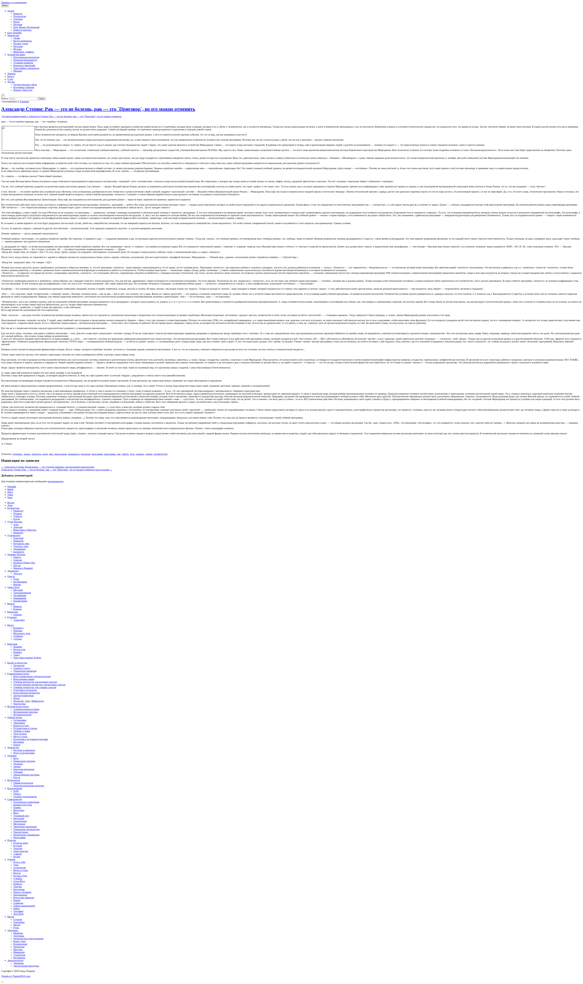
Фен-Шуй (18, 914)
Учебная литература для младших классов (35, 682)
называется (73, 454)
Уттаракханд (13, 535)
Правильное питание (24, 761)
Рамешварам (19, 598)
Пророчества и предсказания (28, 938)
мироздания (60, 454)
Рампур (17, 557)
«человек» (17, 454)
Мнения (17, 71)
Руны (16, 927)
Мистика (18, 949)
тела (132, 454)
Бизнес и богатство (17, 663)
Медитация (19, 824)
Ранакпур (18, 511)
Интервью (18, 742)
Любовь (11, 73)
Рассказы (18, 46)
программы (110, 454)
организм (85, 454)
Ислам (16, 856)
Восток (17, 873)
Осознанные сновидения (26, 802)
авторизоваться (55, 481)
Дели (10, 505)
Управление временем (24, 671)
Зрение (17, 766)
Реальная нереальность (25, 60)
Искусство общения (23, 897)
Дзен (15, 865)
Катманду (18, 628)
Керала (10, 603)
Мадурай (18, 590)
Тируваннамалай (22, 592)
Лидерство (18, 665)
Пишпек (17, 646)
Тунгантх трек (20, 546)
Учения (11, 859)
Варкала (17, 606)
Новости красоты (22, 30)
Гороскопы (19, 922)
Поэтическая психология (26, 57)
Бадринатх (18, 551)
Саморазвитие (14, 799)
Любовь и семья (21, 731)
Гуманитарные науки (18, 673)
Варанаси (18, 532)
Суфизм (17, 854)
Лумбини (18, 636)
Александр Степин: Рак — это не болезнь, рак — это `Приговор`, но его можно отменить (98, 109)
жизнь (27, 454)
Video (10, 494)
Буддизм (17, 845)
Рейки (16, 908)
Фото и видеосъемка (24, 753)
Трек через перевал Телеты (27, 657)
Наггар (17, 565)
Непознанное (20, 895)
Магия (10, 916)
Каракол (17, 652)
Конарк (17, 584)
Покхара (17, 630)
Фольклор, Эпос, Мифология (28, 701)
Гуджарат (12, 617)
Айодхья (17, 527)
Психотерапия (14, 788)
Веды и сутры (20, 870)
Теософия (18, 911)
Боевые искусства (22, 804)
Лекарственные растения (26, 774)
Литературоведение (23, 695)
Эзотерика (12, 930)
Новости (17, 13)
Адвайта (17, 878)
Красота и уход (21, 725)
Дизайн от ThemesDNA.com (15, 976)
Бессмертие (19, 957)
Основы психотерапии (25, 796)
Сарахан (17, 560)
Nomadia (11, 486)
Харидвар (18, 538)
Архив (10, 11)
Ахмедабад (19, 620)
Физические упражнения (26, 835)
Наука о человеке (22, 892)
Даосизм (17, 848)
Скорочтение (20, 821)
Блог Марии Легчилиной (26, 27)
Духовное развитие (23, 62)
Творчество (13, 35)
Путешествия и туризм (25, 728)
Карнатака (12, 612)
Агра (16, 524)
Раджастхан (13, 508)
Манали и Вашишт (23, 568)
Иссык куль (19, 649)
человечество (160, 454)
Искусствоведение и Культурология (32, 676)
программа (97, 454)
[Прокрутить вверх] (2, 982)
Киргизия (12, 644)
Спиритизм (19, 955)
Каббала (17, 884)
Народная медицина (23, 769)
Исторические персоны (25, 712)
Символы (18, 903)
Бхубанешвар (20, 582)
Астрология (19, 867)
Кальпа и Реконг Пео (24, 562)
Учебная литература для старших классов (34, 687)
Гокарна (17, 614)
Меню (5, 5)
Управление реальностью (26, 829)
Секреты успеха (21, 668)
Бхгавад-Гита (20, 875)
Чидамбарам (19, 595)
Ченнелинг (19, 946)
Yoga (9, 497)
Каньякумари (20, 601)
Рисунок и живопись (24, 750)
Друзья (10, 82)
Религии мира (20, 843)
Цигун (16, 777)
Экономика (19, 723)
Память (17, 807)
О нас (10, 79)
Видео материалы (22, 41)
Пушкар (17, 513)
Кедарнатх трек (21, 543)
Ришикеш (18, 541)
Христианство (20, 851)
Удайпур (17, 516)
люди (45, 454)
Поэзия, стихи (20, 43)
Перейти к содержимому (14, 2)
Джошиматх (19, 549)
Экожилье (18, 963)
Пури (16, 579)
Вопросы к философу (24, 65)
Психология (19, 16)
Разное (16, 744)
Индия (10, 502)
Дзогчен (17, 886)
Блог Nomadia (14, 32)
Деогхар (17, 573)
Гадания (17, 919)
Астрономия (19, 720)
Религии (11, 840)
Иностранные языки (23, 679)
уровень (140, 454)
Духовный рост (21, 815)
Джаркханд (13, 571)
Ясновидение (20, 944)
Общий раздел (14, 717)
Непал (10, 625)
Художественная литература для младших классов (39, 684)
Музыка (17, 49)
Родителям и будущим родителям (30, 739)
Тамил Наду (13, 587)
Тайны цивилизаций (24, 906)
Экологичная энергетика (26, 966)
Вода (16, 758)
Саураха (17, 639)
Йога (16, 813)
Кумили (17, 609)
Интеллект (18, 810)
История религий (22, 714)
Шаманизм (19, 952)
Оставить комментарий (61, 116)
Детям (16, 38)
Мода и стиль (20, 736)
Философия (19, 837)
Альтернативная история (26, 709)
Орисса (11, 576)
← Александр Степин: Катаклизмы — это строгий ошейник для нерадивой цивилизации (47, 467)
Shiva (10, 492)
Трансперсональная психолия (28, 785)
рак (119, 454)
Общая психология (23, 783)
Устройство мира (16, 54)
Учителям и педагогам (25, 690)
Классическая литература (26, 693)
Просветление (20, 832)
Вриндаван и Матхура (24, 530)
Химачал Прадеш (16, 554)
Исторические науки (18, 706)
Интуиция (18, 818)
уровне (148, 454)
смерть (125, 454)
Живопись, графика (23, 52)
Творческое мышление (25, 826)
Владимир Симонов (23, 87)
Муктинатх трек (21, 633)
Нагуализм (19, 889)
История (17, 24)
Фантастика (19, 703)
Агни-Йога (19, 881)
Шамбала (18, 933)
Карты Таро (19, 941)
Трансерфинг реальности (26, 68)
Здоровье (18, 19)
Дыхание (18, 764)
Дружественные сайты (25, 84)
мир (51, 454)
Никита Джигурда (22, 90)
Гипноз (17, 794)
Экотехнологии (15, 960)
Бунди (16, 519)
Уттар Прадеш (14, 521)
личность (36, 454)
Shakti (10, 489)
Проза (16, 698)
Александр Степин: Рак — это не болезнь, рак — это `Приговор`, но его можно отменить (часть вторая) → (56, 469)
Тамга (16, 655)
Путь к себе (19, 862)
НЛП (16, 791)
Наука (16, 21)
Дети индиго (20, 734)
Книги (10, 76)
